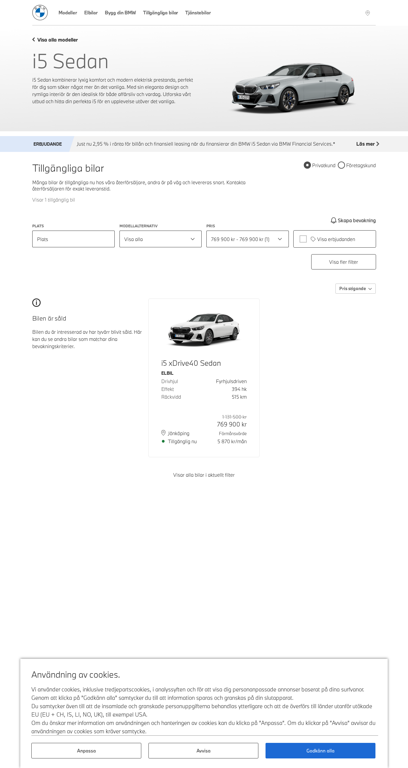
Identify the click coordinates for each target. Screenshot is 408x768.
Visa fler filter (343, 262)
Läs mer (365, 144)
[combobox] (160, 239)
